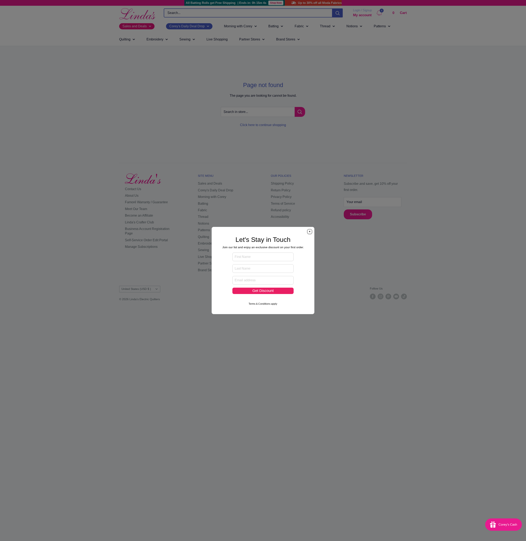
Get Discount (263, 291)
